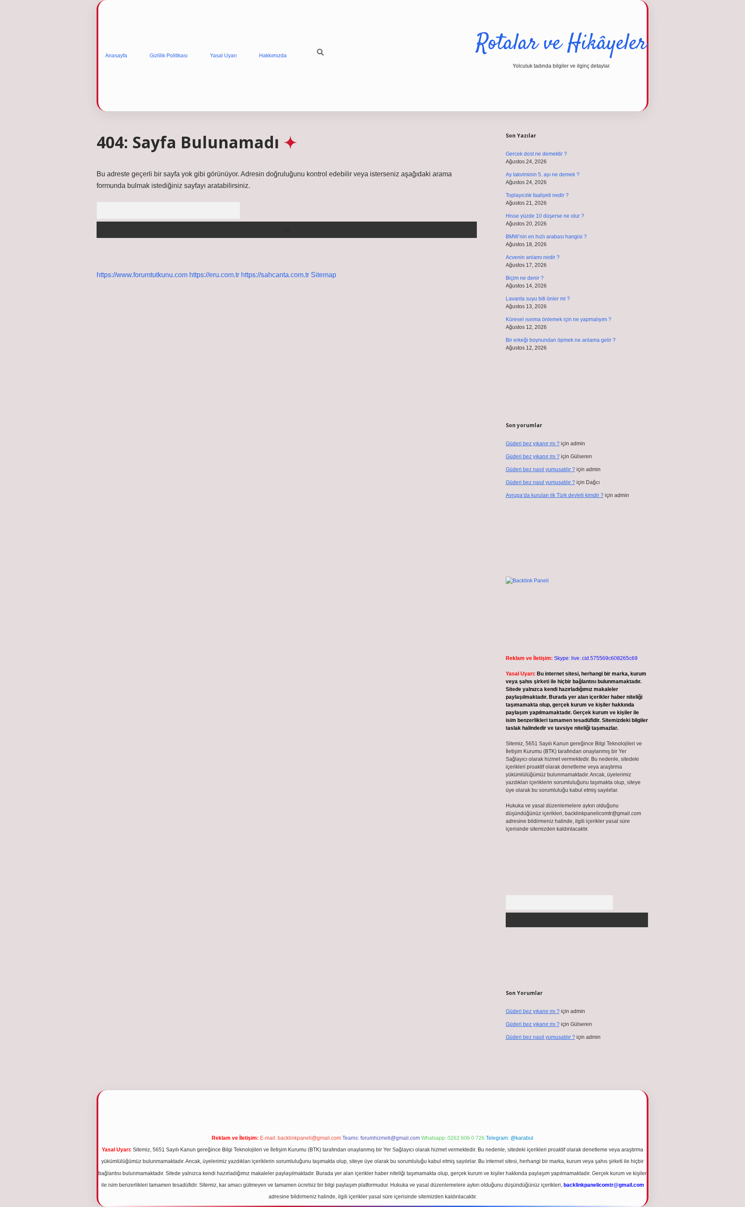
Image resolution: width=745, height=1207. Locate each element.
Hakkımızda (273, 56)
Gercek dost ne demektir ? (536, 154)
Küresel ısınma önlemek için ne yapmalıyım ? (558, 319)
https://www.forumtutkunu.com (142, 274)
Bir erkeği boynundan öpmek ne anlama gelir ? (561, 340)
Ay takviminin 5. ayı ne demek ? (542, 175)
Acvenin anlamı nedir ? (533, 257)
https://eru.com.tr (214, 274)
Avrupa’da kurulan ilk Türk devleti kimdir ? (555, 495)
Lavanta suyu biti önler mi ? (538, 299)
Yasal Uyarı (223, 56)
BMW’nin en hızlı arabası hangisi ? (546, 237)
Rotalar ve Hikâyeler (561, 43)
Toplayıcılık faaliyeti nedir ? (537, 195)
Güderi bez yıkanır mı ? (533, 444)
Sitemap (323, 274)
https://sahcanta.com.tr (275, 274)
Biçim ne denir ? (525, 278)
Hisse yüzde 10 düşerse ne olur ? (545, 216)
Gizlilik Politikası (169, 56)
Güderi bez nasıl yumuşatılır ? (540, 469)
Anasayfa (116, 56)
